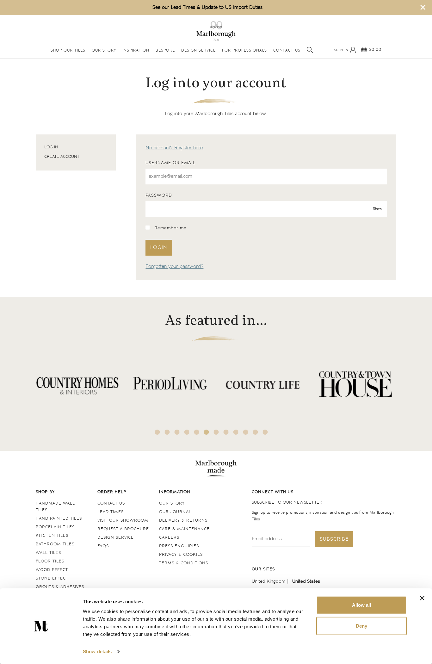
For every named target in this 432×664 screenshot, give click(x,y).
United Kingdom (268, 581)
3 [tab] (177, 432)
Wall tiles (48, 552)
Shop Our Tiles (68, 50)
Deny (361, 625)
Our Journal (175, 512)
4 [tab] (186, 432)
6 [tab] (206, 432)
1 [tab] (157, 432)
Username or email (170, 163)
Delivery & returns (183, 520)
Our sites (263, 569)
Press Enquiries (179, 546)
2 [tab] (167, 432)
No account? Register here (174, 148)
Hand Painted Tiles (59, 518)
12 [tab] (265, 432)
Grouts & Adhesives (60, 587)
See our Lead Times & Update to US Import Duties (207, 7)
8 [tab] (226, 432)
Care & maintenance (184, 529)
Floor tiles (50, 561)
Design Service (198, 50)
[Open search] (310, 50)
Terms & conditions (183, 563)
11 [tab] (255, 432)
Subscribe (334, 539)
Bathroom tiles (55, 544)
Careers (169, 537)
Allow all (361, 605)
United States (306, 581)
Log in (51, 147)
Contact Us (286, 50)
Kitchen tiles (52, 535)
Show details (97, 651)
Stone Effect (52, 578)
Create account (61, 156)
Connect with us (272, 492)
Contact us (111, 503)
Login (158, 247)
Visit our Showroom (122, 520)
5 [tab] (196, 432)
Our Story (104, 50)
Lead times (110, 512)
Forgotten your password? (174, 266)
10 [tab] (245, 432)
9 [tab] (235, 432)
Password (158, 195)
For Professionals (244, 50)
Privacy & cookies (181, 554)
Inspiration (135, 50)
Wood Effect (52, 570)
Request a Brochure (123, 529)
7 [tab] (216, 432)
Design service (115, 537)
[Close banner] (422, 598)
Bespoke (165, 50)
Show (377, 209)
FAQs (103, 546)
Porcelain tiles (55, 527)
